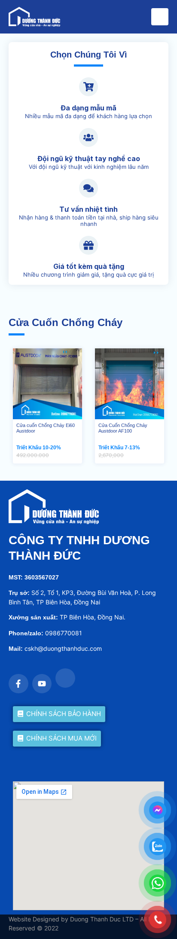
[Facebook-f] (18, 684)
